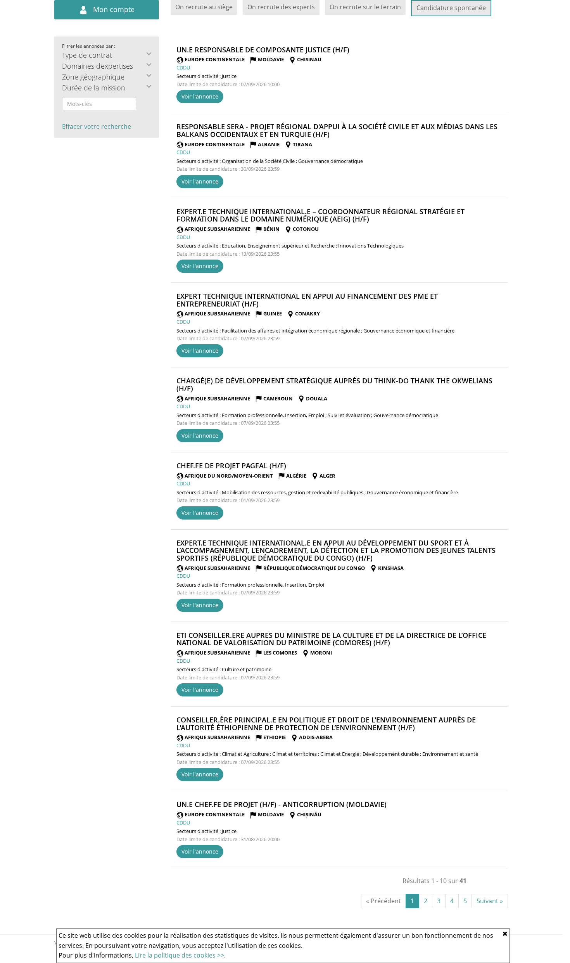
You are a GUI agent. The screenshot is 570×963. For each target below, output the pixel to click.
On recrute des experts (281, 7)
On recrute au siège (204, 7)
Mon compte (113, 9)
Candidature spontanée (451, 7)
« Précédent (383, 901)
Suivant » (490, 901)
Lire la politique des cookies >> (179, 955)
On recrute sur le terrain (365, 7)
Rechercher (141, 103)
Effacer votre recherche (96, 126)
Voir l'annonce (199, 96)
